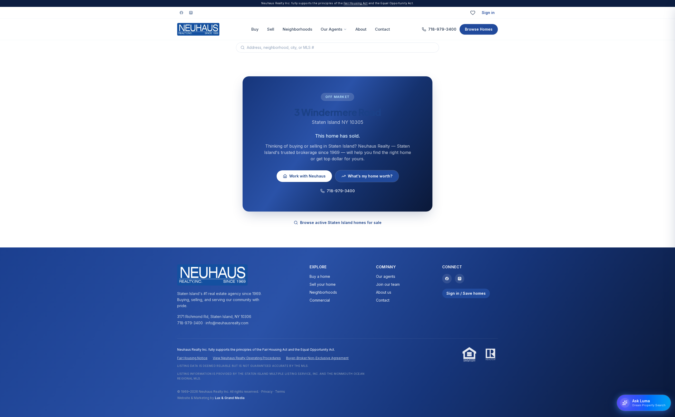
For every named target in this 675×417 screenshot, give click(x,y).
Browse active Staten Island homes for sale (341, 222)
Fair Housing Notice (192, 358)
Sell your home (323, 284)
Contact (382, 29)
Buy (255, 29)
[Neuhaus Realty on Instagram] (191, 12)
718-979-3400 (442, 29)
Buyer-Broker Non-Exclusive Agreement (317, 358)
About (361, 29)
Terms (280, 391)
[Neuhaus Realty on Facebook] (181, 12)
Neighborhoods (297, 29)
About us (383, 292)
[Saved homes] (473, 12)
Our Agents (331, 29)
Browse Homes (479, 29)
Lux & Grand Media (229, 398)
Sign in (488, 12)
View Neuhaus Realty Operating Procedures (247, 358)
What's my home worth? (370, 176)
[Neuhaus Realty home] (198, 29)
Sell (270, 29)
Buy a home (320, 276)
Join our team (388, 284)
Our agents (385, 276)
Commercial (320, 300)
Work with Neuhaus (307, 176)
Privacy (267, 391)
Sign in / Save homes (466, 293)
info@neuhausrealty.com (227, 323)
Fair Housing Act (356, 3)
